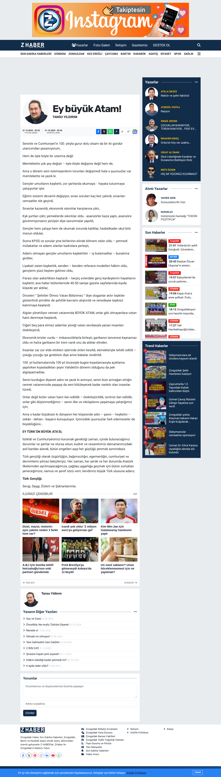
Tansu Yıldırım (65, 117)
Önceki (29, 582)
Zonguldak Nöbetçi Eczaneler (102, 729)
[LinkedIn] (47, 755)
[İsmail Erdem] (151, 124)
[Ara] (199, 45)
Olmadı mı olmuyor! (38, 636)
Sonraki (129, 582)
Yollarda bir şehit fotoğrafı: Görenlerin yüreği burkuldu (182, 248)
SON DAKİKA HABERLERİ (35, 53)
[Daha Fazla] (116, 131)
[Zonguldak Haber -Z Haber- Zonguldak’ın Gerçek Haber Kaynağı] (32, 45)
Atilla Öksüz (169, 91)
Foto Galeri (102, 45)
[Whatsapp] (59, 755)
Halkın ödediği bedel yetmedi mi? (46, 660)
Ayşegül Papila (170, 107)
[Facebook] (23, 755)
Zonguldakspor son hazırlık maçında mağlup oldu (182, 312)
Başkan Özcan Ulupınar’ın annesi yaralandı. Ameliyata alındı (181, 264)
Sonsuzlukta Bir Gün (173, 202)
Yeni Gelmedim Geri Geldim (43, 642)
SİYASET (165, 53)
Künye (170, 729)
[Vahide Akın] (151, 200)
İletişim (120, 45)
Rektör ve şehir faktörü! (175, 95)
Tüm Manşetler (94, 747)
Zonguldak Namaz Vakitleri (100, 736)
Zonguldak (174, 241)
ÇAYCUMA (111, 53)
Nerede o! (32, 630)
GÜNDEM (60, 53)
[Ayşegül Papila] (151, 109)
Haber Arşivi (92, 754)
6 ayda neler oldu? (37, 665)
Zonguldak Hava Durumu (99, 732)
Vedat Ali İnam (170, 152)
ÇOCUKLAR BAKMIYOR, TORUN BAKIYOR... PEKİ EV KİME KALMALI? (177, 127)
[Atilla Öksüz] (151, 93)
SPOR (177, 53)
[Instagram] (41, 755)
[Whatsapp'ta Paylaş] (110, 131)
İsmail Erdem (169, 121)
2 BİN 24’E (33, 648)
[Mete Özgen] (151, 171)
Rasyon (165, 111)
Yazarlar (82, 45)
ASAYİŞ (153, 53)
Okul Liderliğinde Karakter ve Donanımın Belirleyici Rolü (178, 158)
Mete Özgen (168, 169)
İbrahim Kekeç (170, 138)
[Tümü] (196, 82)
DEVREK (173, 257)
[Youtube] (53, 755)
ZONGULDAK (76, 53)
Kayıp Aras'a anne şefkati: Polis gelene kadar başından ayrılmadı (182, 296)
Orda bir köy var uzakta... (176, 142)
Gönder (29, 713)
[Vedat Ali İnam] (151, 156)
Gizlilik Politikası (139, 732)
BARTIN (126, 53)
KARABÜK (139, 53)
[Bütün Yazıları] (135, 611)
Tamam (197, 772)
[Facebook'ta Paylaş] (98, 131)
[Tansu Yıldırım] (36, 111)
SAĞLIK (188, 53)
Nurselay (167, 212)
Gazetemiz (140, 45)
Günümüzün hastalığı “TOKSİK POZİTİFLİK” (179, 217)
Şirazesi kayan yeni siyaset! (43, 654)
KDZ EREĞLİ (94, 53)
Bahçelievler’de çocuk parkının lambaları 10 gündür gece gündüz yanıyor (181, 280)
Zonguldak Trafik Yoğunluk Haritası (105, 739)
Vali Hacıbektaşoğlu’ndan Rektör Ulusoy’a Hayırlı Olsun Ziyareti (182, 328)
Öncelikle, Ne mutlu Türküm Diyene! (47, 624)
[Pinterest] (35, 755)
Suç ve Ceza (33, 618)
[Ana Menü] (199, 54)
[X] (29, 755)
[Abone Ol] (135, 131)
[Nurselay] (151, 215)
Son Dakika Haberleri (97, 750)
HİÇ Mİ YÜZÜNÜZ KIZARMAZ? (179, 174)
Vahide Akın (168, 198)
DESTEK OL (161, 45)
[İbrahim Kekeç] (151, 140)
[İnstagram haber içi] (110, 19)
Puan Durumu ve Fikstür (98, 743)
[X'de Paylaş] (104, 131)
